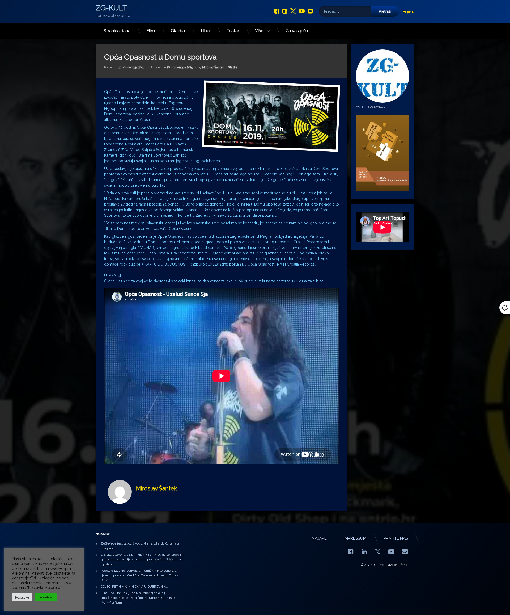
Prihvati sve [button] (46, 597)
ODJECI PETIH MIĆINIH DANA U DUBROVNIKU (134, 586)
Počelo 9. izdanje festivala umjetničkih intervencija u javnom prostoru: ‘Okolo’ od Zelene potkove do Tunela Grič (140, 575)
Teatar (233, 30)
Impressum (355, 538)
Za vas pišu (297, 30)
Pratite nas (396, 538)
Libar (206, 30)
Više (259, 30)
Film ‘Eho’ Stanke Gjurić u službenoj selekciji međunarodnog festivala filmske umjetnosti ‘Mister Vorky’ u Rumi (138, 597)
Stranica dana (117, 30)
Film (150, 30)
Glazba (178, 30)
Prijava (408, 11)
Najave (319, 538)
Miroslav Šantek (213, 67)
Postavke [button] (22, 597)
